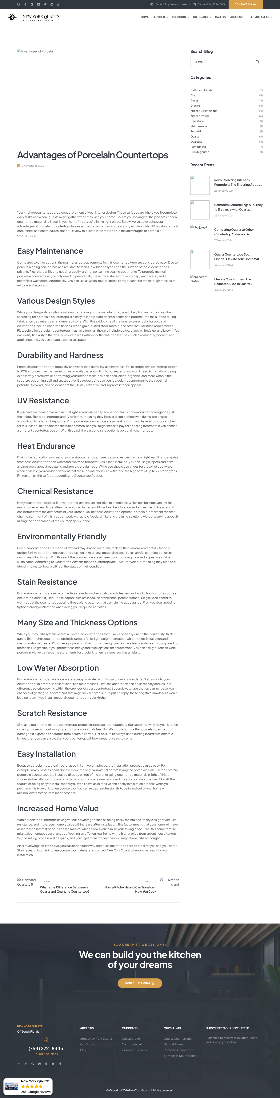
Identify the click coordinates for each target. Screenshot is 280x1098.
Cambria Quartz (133, 1044)
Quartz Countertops (178, 1038)
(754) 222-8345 (46, 1048)
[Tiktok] (58, 4)
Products (179, 16)
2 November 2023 (33, 165)
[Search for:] (226, 61)
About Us (236, 16)
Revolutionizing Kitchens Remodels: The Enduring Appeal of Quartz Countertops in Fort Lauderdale (237, 182)
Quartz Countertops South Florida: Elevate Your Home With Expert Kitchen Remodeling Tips (237, 256)
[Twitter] (45, 4)
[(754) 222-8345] (46, 1039)
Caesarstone (131, 1038)
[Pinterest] (51, 4)
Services (159, 16)
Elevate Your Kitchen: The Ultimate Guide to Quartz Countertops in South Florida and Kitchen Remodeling (238, 281)
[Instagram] (18, 4)
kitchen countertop (62, 850)
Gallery (220, 16)
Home (145, 16)
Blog (83, 1050)
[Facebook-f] (25, 4)
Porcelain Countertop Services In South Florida (180, 1052)
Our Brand (200, 16)
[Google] (31, 4)
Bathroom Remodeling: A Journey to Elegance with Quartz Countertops (238, 207)
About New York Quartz (96, 1038)
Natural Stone (173, 1044)
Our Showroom (90, 1044)
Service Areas (259, 16)
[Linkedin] (38, 4)
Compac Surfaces (134, 1050)
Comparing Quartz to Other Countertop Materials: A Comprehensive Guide (234, 231)
